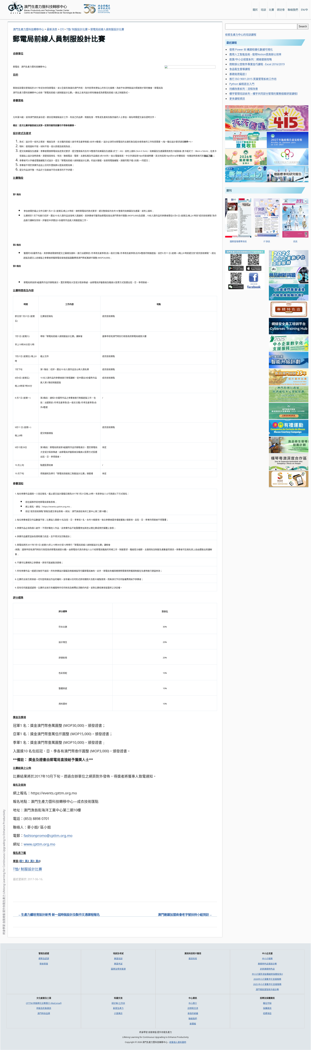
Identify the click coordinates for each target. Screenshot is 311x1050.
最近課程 (231, 42)
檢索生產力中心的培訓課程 (240, 34)
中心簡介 (193, 1003)
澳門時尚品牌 (43, 1013)
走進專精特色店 (267, 968)
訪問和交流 (193, 1008)
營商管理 (44, 963)
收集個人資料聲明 (177, 1042)
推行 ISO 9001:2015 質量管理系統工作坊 (252, 79)
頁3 (32, 861)
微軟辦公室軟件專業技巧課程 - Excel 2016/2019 (257, 64)
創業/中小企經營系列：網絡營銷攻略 (250, 59)
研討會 (281, 9)
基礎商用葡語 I (237, 74)
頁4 (38, 861)
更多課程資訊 (237, 98)
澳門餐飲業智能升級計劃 (267, 989)
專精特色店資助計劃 (267, 963)
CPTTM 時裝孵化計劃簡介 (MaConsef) (44, 1003)
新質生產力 (118, 1008)
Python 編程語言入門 (241, 84)
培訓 (263, 9)
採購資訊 (267, 1008)
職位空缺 (267, 1003)
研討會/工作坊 (118, 1003)
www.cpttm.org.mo (39, 844)
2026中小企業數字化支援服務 (267, 979)
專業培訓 (118, 958)
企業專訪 (118, 1013)
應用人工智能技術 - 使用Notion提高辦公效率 (255, 54)
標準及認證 (44, 958)
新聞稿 (193, 1023)
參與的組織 (193, 1013)
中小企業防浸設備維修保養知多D (267, 974)
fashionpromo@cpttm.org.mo (48, 835)
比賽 (271, 9)
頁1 (22, 861)
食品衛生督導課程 (239, 69)
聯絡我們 (193, 1018)
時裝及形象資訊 (43, 1008)
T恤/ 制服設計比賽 (27, 869)
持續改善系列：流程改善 (243, 89)
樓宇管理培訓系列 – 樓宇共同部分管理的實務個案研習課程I (263, 93)
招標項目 (267, 1013)
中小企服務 (267, 958)
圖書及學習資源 (118, 968)
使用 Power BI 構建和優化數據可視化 (251, 49)
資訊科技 (193, 958)
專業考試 (118, 963)
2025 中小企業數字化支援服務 (267, 984)
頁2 (27, 861)
